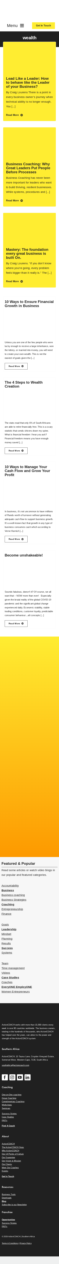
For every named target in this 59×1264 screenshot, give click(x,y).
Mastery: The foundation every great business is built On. (27, 253)
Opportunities (8, 1220)
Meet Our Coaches (10, 1168)
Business (8, 890)
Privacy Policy (26, 1243)
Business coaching (13, 895)
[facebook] (5, 1077)
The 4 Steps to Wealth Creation (24, 384)
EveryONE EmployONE (17, 986)
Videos (6, 972)
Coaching (8, 904)
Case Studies (10, 977)
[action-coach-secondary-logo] (17, 1008)
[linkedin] (28, 1077)
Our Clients (7, 1164)
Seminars (6, 1108)
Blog (4, 1201)
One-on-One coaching (11, 1095)
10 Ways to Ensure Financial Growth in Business (29, 304)
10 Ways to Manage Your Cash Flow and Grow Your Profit (27, 471)
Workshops (7, 1105)
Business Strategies (14, 899)
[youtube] (20, 1077)
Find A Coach (8, 1126)
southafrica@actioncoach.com (15, 1065)
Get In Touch (8, 1176)
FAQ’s (4, 1120)
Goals (5, 924)
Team (5, 963)
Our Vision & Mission (11, 1161)
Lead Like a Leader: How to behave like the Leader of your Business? (27, 82)
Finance (6, 913)
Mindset (6, 934)
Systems (7, 952)
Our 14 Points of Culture (13, 1154)
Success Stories (9, 1114)
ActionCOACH (8, 1144)
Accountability (10, 885)
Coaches (7, 982)
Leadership (9, 929)
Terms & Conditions (10, 1243)
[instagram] (12, 1077)
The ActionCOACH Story (13, 1147)
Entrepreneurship (12, 909)
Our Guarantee (8, 1157)
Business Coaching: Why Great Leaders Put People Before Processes (28, 168)
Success (7, 948)
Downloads (7, 1198)
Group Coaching (9, 1098)
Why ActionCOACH (10, 1151)
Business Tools (9, 1194)
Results (6, 943)
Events (5, 1171)
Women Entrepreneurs (16, 991)
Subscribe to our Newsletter (14, 1204)
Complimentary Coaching (13, 1101)
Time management (13, 968)
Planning (7, 938)
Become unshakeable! (24, 555)
